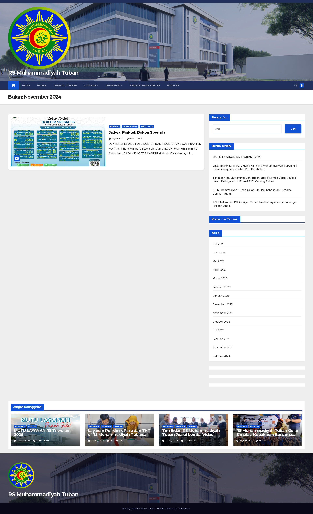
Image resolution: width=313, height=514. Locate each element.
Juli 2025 (218, 330)
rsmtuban (135, 139)
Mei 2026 (218, 261)
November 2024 (223, 347)
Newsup (169, 508)
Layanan (90, 85)
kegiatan (106, 426)
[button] (295, 85)
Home (26, 85)
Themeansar (183, 508)
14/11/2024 (118, 139)
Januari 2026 (221, 295)
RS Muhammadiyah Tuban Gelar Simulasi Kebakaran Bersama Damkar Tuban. (267, 434)
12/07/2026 (172, 440)
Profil (42, 85)
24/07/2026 (24, 440)
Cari (293, 128)
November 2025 (223, 313)
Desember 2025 (223, 304)
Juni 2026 (219, 252)
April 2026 (219, 269)
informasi (113, 85)
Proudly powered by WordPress (138, 508)
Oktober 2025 (221, 321)
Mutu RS (173, 85)
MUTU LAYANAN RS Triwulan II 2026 (237, 157)
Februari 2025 (221, 338)
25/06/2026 (246, 440)
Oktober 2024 (221, 356)
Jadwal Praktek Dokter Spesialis (137, 132)
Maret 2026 (220, 278)
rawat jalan (147, 127)
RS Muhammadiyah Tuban (43, 72)
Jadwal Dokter (65, 85)
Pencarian (219, 117)
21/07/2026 (98, 440)
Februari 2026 (222, 287)
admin (262, 440)
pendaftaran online (145, 85)
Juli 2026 (218, 244)
